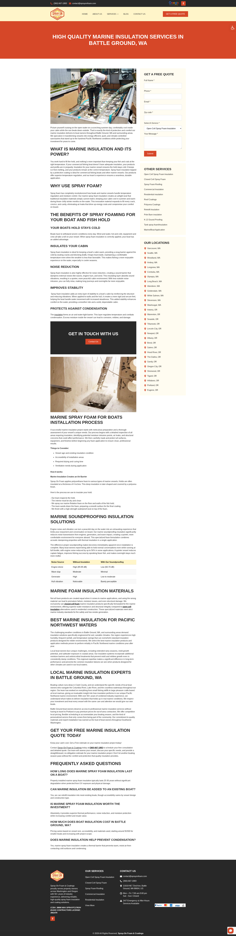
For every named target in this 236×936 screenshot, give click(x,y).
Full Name (149, 80)
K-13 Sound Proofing (153, 220)
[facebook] (183, 3)
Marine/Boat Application (154, 230)
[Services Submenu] (118, 14)
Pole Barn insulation (153, 215)
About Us (97, 14)
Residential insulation (153, 194)
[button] (233, 28)
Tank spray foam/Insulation (155, 225)
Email (147, 102)
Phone (147, 91)
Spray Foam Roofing (153, 184)
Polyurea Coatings (152, 205)
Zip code (148, 112)
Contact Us (139, 14)
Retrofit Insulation (151, 210)
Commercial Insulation (154, 189)
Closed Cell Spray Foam (155, 179)
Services (111, 14)
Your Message (151, 134)
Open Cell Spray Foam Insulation (158, 174)
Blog (126, 14)
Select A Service (152, 123)
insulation (58, 315)
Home (85, 14)
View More (90, 905)
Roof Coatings (150, 200)
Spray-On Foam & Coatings (70, 748)
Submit (150, 154)
